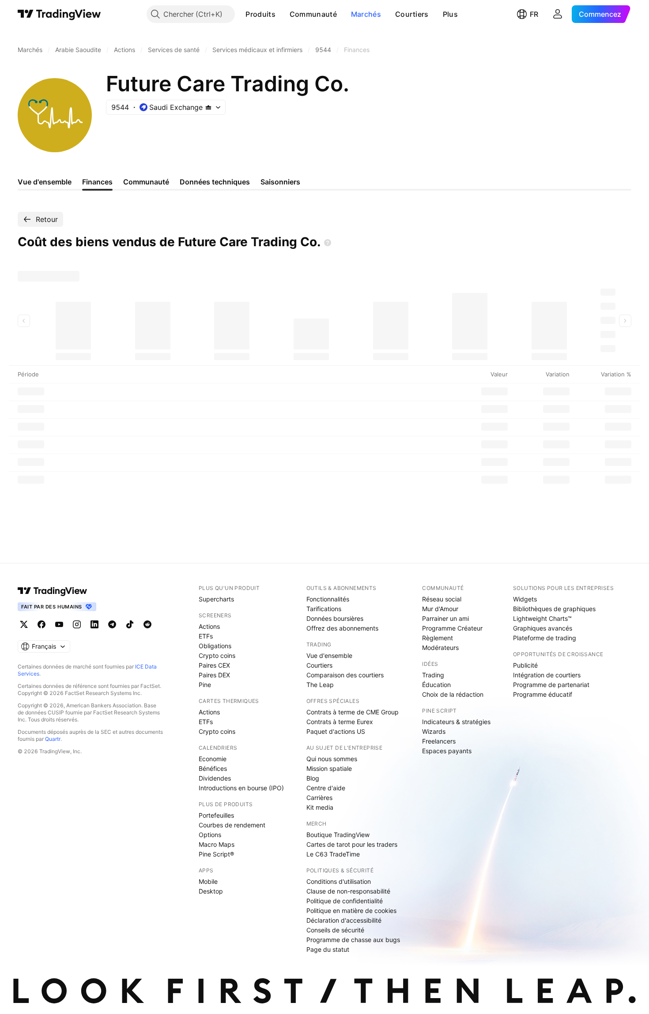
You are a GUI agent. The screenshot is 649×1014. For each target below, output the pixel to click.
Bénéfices (213, 768)
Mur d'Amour (440, 608)
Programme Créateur (452, 628)
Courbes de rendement (232, 825)
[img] (208, 107)
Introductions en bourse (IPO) (241, 788)
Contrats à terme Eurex (339, 721)
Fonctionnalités (327, 599)
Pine (205, 684)
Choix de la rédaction (452, 694)
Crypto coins (217, 655)
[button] (282, 14)
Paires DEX (214, 675)
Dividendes (215, 778)
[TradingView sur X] (24, 624)
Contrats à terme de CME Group (352, 712)
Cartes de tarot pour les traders (351, 844)
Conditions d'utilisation (338, 881)
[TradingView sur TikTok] (130, 624)
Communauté (313, 14)
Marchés (366, 14)
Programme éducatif (542, 694)
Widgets (525, 599)
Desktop (211, 891)
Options (210, 834)
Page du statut (327, 949)
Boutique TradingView (338, 834)
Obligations (215, 646)
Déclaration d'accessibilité (343, 920)
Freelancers (439, 741)
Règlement (437, 638)
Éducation (436, 684)
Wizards (433, 731)
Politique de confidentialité (344, 901)
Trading (433, 675)
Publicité (525, 665)
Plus (450, 14)
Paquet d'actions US (335, 731)
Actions (209, 626)
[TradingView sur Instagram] (77, 624)
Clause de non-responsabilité (348, 891)
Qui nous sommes (331, 758)
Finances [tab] (97, 181)
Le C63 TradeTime (333, 854)
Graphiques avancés (542, 628)
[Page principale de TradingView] (59, 14)
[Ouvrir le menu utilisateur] (557, 14)
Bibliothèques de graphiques (554, 608)
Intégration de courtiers (547, 675)
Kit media (319, 807)
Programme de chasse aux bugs (353, 939)
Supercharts (216, 599)
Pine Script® (216, 854)
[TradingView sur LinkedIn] (94, 624)
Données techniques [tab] (215, 181)
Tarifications (323, 608)
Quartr (52, 739)
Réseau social (441, 599)
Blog (312, 778)
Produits (260, 14)
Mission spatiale (329, 768)
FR (534, 14)
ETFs (206, 636)
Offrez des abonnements (342, 628)
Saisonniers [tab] (280, 181)
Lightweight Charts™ (542, 618)
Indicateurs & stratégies (456, 721)
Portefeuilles (216, 815)
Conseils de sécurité (335, 930)
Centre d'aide (325, 788)
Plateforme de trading (544, 638)
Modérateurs (440, 647)
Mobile (208, 881)
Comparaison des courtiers (345, 675)
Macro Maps (216, 844)
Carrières (319, 797)
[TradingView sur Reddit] (147, 624)
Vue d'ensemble (329, 655)
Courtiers (412, 14)
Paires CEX (214, 665)
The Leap (320, 684)
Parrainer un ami (445, 618)
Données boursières (334, 618)
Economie (212, 758)
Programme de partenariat (551, 684)
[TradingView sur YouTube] (59, 624)
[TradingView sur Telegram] (112, 624)
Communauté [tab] (146, 181)
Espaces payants (447, 751)
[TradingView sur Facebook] (41, 624)
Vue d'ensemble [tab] (45, 181)
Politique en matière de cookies (351, 910)
